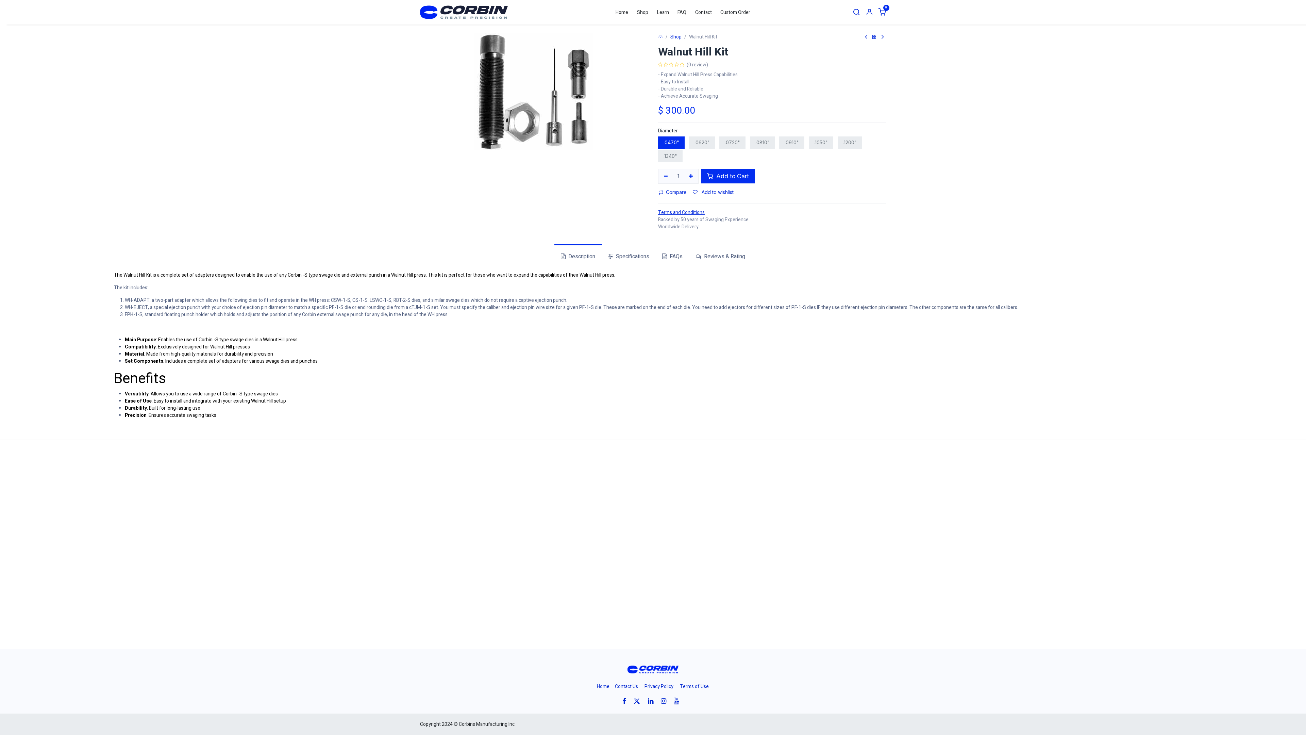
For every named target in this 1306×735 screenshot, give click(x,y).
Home (603, 686)
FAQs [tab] (675, 256)
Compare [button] (676, 192)
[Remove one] (665, 176)
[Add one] (691, 176)
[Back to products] (874, 37)
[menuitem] (622, 12)
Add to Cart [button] (732, 176)
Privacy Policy (658, 686)
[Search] (856, 12)
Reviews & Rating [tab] (724, 256)
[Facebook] (626, 701)
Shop (676, 36)
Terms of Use (694, 686)
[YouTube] (679, 701)
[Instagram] (666, 701)
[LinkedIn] (653, 701)
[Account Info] (869, 12)
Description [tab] (581, 256)
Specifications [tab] (632, 256)
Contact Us (626, 686)
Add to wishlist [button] (717, 192)
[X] (639, 701)
